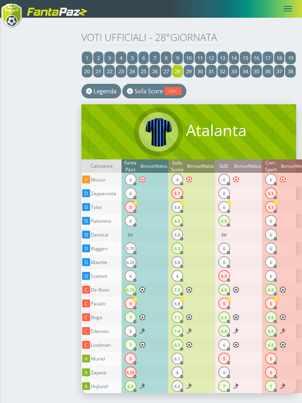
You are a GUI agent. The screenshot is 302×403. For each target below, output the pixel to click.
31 (211, 71)
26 (155, 71)
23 (121, 71)
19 (290, 57)
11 (200, 57)
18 (279, 57)
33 (234, 71)
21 (98, 71)
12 (211, 57)
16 (256, 57)
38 (290, 71)
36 (268, 71)
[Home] (47, 9)
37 (279, 71)
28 (177, 71)
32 (222, 71)
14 (234, 57)
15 (245, 57)
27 (166, 71)
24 (132, 71)
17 (268, 57)
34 (245, 71)
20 (87, 71)
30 (200, 71)
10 (189, 57)
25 (143, 71)
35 (256, 71)
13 (222, 57)
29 (189, 71)
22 (109, 71)
